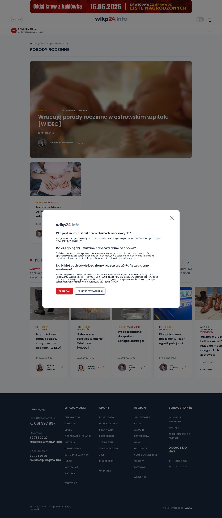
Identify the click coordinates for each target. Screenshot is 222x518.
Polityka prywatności (90, 291)
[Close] (172, 218)
